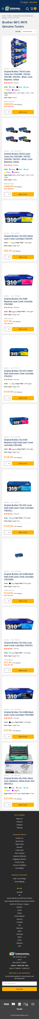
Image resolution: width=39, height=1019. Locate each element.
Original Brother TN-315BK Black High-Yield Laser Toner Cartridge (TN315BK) (19, 576)
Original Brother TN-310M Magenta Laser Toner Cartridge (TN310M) (18, 301)
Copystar (19, 943)
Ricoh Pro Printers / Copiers (19, 904)
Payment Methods (19, 856)
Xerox (20, 940)
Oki (19, 925)
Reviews (19, 822)
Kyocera (19, 919)
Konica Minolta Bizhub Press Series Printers (19, 901)
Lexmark (19, 922)
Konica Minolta (19, 916)
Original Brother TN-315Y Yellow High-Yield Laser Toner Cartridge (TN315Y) (19, 373)
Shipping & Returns (19, 859)
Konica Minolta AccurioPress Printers (19, 898)
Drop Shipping (19, 882)
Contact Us (19, 838)
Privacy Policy (19, 862)
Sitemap (19, 828)
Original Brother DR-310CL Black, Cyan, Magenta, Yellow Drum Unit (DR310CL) (19, 781)
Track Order (19, 850)
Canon (19, 910)
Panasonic (19, 928)
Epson (19, 913)
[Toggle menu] (3, 8)
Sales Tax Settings (19, 879)
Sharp (20, 937)
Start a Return (19, 853)
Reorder (19, 847)
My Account (20, 841)
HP (19, 895)
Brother (19, 907)
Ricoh (19, 931)
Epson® (19, 892)
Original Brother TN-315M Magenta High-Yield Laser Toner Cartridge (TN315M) (18, 442)
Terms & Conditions (19, 865)
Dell (19, 946)
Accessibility (19, 868)
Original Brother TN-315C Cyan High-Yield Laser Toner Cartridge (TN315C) (19, 508)
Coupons (19, 825)
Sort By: (18, 31)
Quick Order (19, 844)
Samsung (19, 934)
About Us (19, 819)
